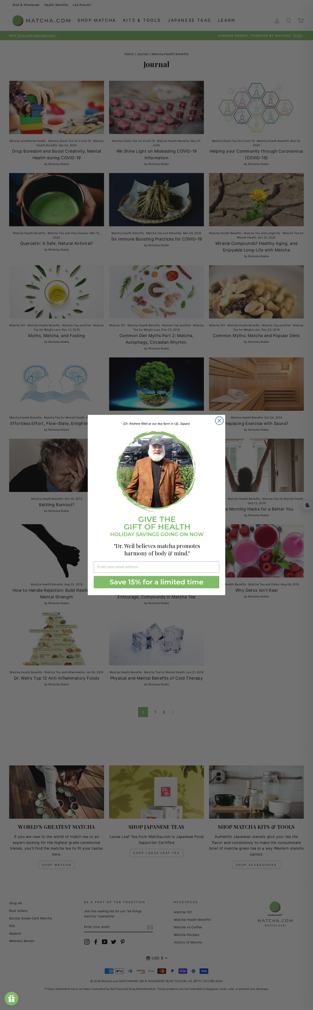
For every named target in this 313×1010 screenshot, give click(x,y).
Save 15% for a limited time (156, 582)
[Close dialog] (219, 421)
